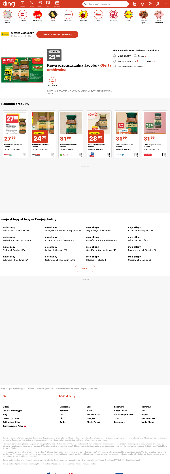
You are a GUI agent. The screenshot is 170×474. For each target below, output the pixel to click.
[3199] (71, 123)
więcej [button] (85, 268)
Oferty (31, 389)
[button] (135, 4)
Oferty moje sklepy (45, 389)
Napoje (141, 56)
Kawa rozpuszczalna (127, 61)
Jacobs (149, 61)
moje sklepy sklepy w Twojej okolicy (28, 219)
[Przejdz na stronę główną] (9, 4)
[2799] (15, 123)
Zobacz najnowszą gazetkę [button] (57, 34)
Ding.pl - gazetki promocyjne (13, 389)
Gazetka (52, 85)
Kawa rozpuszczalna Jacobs (130, 66)
